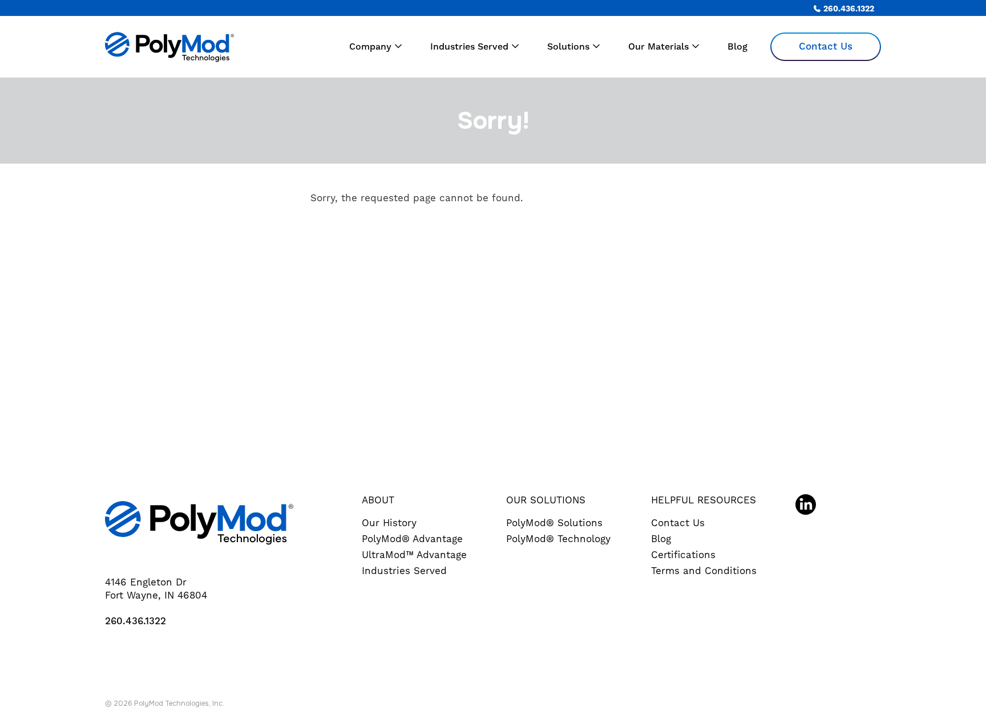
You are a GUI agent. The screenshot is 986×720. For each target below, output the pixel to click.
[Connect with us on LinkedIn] (805, 504)
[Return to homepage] (196, 46)
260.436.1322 (135, 621)
